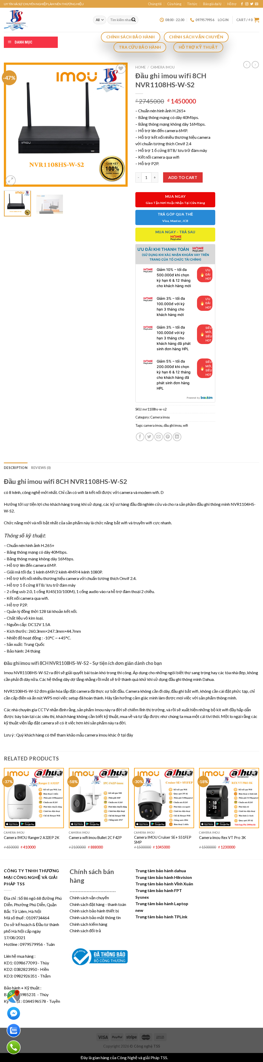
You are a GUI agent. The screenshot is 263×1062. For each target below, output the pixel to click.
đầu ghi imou (173, 425)
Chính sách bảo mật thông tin (95, 917)
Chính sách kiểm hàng (88, 924)
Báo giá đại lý (212, 4)
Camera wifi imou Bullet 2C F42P (95, 837)
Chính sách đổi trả (85, 930)
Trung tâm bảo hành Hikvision (163, 877)
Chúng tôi (155, 4)
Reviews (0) (41, 468)
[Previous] (12, 124)
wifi (185, 425)
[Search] (133, 20)
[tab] (15, 468)
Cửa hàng (174, 4)
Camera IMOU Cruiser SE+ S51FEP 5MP (162, 839)
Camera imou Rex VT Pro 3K (222, 837)
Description (15, 468)
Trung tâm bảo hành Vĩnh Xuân (164, 883)
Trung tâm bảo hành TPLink (161, 916)
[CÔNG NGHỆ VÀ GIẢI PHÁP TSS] (44, 20)
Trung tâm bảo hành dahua (160, 870)
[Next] (118, 124)
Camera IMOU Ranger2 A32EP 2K (31, 837)
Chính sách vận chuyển (89, 897)
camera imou (153, 425)
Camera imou (163, 67)
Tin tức (192, 4)
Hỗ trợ (232, 4)
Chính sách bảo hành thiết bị (94, 910)
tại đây (127, 734)
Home (140, 67)
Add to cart (182, 177)
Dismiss (176, 1057)
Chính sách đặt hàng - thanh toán (98, 904)
